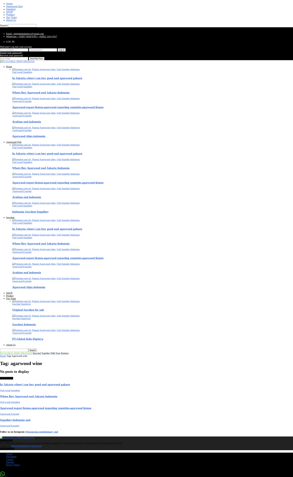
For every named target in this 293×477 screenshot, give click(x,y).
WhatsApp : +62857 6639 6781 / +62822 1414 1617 (31, 36)
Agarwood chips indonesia (28, 136)
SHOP (9, 12)
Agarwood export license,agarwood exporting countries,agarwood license (57, 107)
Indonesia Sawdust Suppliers (30, 211)
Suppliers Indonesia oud (15, 420)
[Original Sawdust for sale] (46, 301)
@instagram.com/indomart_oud (41, 432)
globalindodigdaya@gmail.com (26, 446)
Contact (10, 459)
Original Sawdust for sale (28, 309)
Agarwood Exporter (22, 101)
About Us (11, 20)
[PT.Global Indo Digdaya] (46, 330)
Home (9, 3)
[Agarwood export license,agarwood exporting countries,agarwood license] (46, 98)
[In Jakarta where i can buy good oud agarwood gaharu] (46, 69)
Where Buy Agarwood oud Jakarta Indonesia (41, 92)
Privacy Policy (13, 465)
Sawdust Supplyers (21, 304)
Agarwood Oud (14, 6)
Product (10, 14)
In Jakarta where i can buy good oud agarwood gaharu (47, 78)
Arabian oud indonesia (26, 121)
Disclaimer (11, 456)
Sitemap (10, 462)
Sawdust (11, 9)
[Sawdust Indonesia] (46, 315)
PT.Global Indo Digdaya (27, 338)
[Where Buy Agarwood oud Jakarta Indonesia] (46, 84)
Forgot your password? (11, 52)
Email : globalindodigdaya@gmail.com (25, 33)
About (9, 454)
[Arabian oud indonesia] (46, 113)
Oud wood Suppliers (22, 72)
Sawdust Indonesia (24, 324)
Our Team (11, 17)
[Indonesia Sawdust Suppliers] (46, 203)
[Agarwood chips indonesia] (46, 127)
